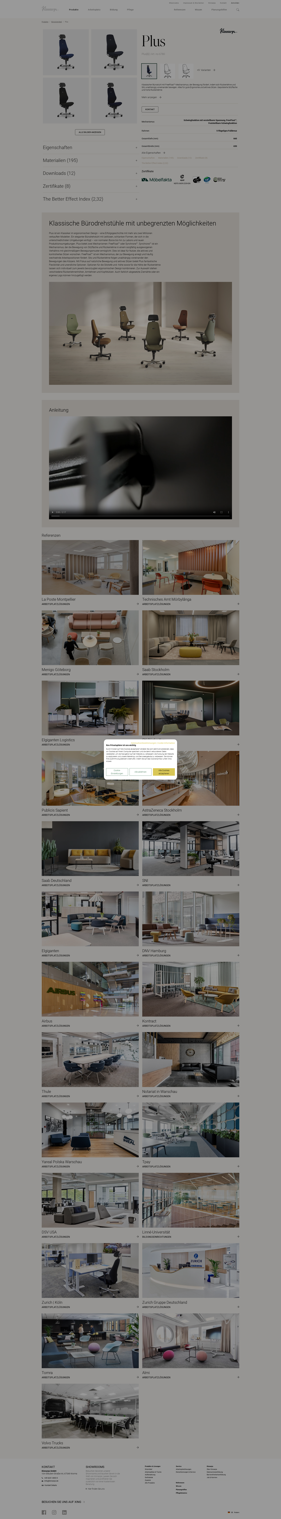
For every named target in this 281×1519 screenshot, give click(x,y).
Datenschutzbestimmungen (143, 743)
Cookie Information (166, 743)
